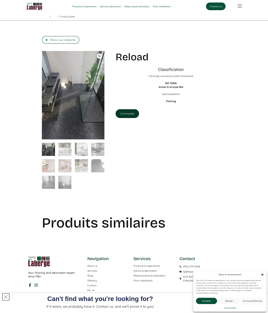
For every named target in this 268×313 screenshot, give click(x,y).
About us (92, 266)
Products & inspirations (146, 266)
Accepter (206, 301)
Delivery (92, 280)
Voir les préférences (252, 301)
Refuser (229, 301)
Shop (90, 275)
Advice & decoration (145, 270)
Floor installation (143, 280)
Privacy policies (230, 308)
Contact (91, 285)
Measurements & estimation (149, 275)
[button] (262, 274)
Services (92, 270)
